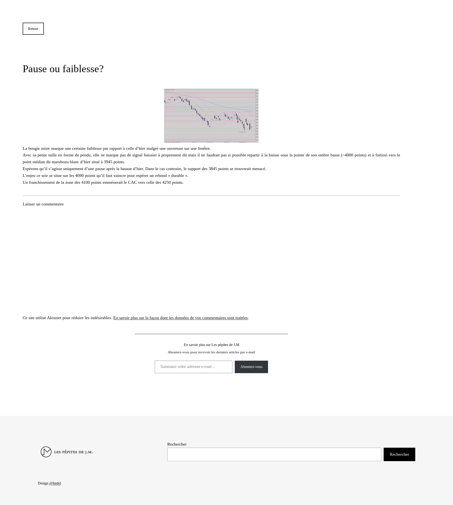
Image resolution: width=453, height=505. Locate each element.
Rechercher (177, 444)
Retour (33, 29)
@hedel (55, 483)
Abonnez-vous (251, 367)
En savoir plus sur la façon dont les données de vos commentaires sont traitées (180, 317)
